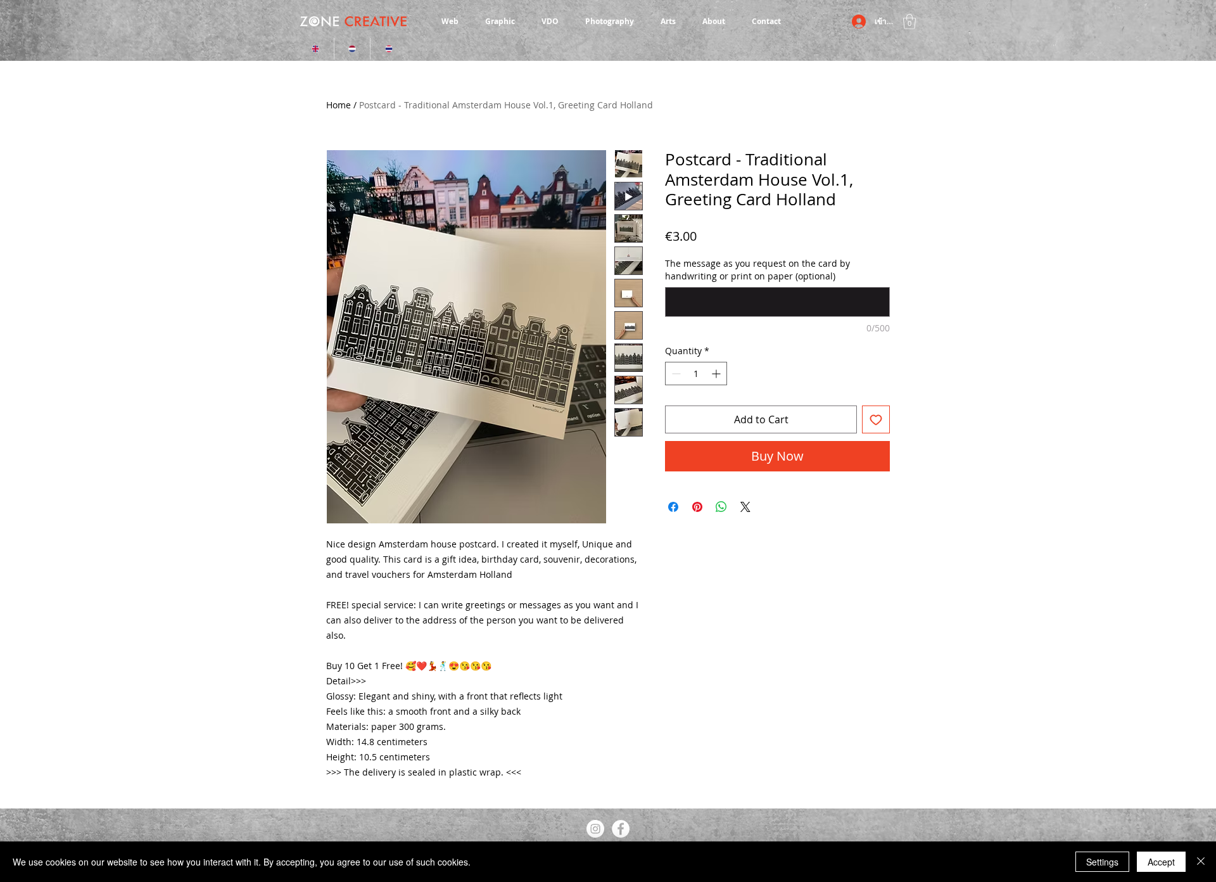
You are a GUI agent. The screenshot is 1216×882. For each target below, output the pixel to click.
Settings (1102, 861)
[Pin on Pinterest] (697, 506)
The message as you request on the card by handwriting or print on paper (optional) (757, 269)
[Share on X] (745, 506)
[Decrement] (675, 373)
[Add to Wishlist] (876, 419)
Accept (1161, 861)
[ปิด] (1200, 862)
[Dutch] (352, 49)
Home (338, 105)
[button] (909, 21)
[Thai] (388, 49)
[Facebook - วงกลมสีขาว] (621, 829)
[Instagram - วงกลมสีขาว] (595, 829)
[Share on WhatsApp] (721, 506)
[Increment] (717, 373)
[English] (316, 49)
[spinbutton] (696, 373)
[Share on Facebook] (673, 506)
